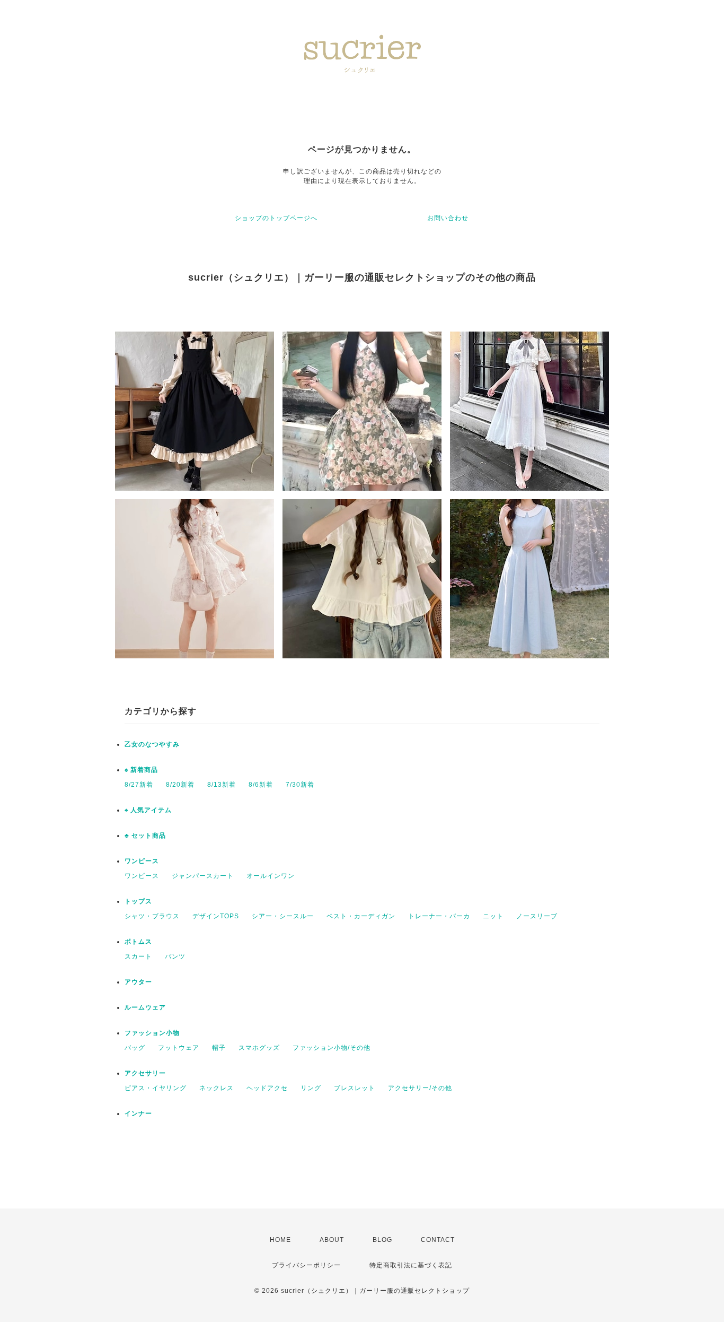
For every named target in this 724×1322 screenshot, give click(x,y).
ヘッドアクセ (267, 1088)
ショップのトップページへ (276, 218)
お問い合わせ (448, 218)
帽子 (219, 1047)
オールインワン (270, 876)
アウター (138, 982)
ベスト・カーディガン (360, 916)
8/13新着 (221, 784)
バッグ (135, 1047)
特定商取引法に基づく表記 (410, 1265)
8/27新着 (139, 784)
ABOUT (332, 1239)
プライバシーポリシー (306, 1265)
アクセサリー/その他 (420, 1088)
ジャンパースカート (203, 876)
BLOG (382, 1239)
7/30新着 (300, 784)
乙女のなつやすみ (152, 744)
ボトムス (138, 941)
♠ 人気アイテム (148, 810)
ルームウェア (145, 1007)
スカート (138, 956)
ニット (493, 916)
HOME (280, 1239)
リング (311, 1088)
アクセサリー (145, 1073)
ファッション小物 (152, 1033)
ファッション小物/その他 (331, 1047)
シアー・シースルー (283, 916)
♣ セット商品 (145, 835)
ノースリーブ (537, 916)
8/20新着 (180, 784)
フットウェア (178, 1047)
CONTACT (438, 1239)
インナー (138, 1113)
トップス (138, 901)
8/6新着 (261, 784)
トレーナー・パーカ (439, 916)
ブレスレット (354, 1088)
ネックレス (216, 1088)
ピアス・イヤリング (156, 1088)
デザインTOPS (215, 916)
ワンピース (142, 861)
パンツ (175, 956)
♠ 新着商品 (141, 769)
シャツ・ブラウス (152, 916)
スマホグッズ (259, 1047)
